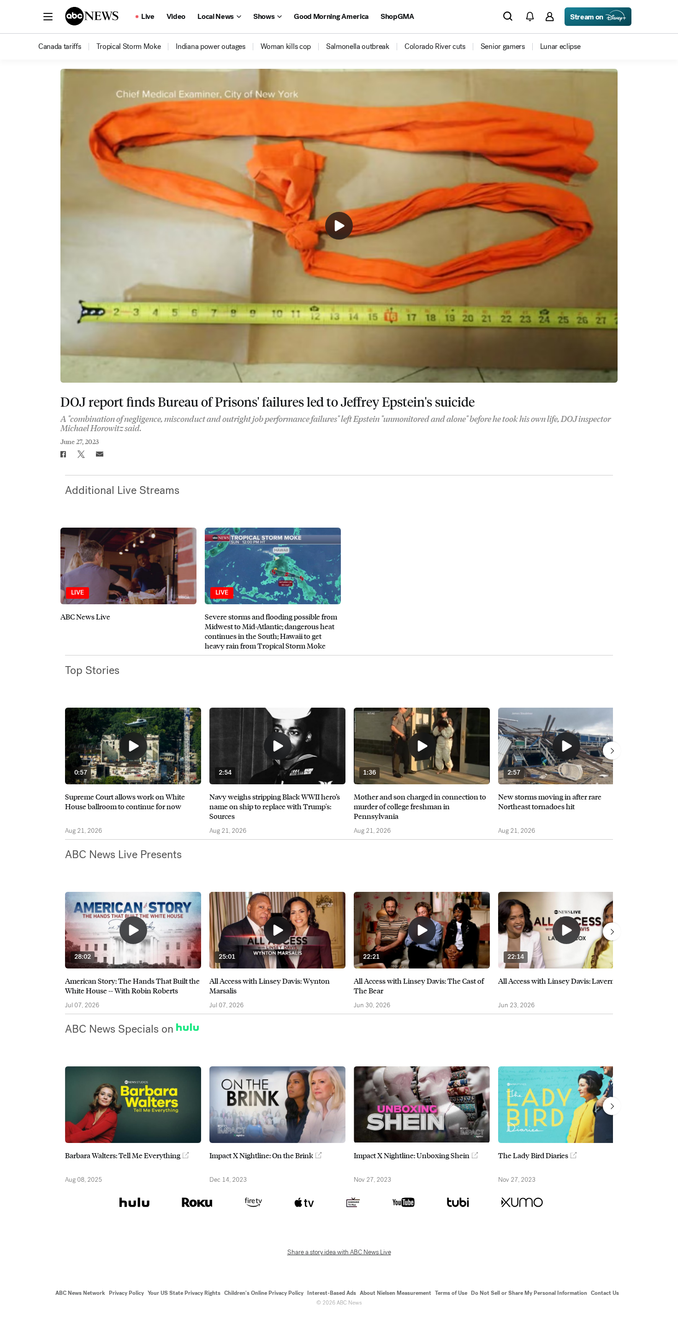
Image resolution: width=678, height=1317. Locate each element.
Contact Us (605, 1293)
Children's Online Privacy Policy (263, 1293)
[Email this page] (99, 454)
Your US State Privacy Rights (184, 1293)
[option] (128, 589)
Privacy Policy (126, 1293)
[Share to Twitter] (81, 454)
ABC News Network (80, 1293)
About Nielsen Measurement (395, 1293)
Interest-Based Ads (331, 1293)
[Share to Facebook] (63, 454)
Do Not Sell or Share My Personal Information (529, 1293)
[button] (48, 16)
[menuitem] (59, 46)
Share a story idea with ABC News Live (339, 1252)
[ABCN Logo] (92, 16)
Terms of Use (451, 1293)
